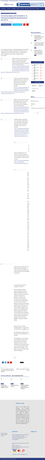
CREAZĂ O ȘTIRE (20, 403)
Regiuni (12, 13)
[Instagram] (42, 1)
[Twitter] (43, 1)
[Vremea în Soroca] (34, 101)
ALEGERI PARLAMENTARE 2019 (9, 11)
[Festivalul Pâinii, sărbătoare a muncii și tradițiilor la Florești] (5, 381)
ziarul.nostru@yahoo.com (22, 454)
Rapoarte (26, 8)
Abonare (22, 8)
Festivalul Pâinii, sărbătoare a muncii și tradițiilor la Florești (4, 386)
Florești (15, 13)
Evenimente (3, 8)
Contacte (18, 8)
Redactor (5, 21)
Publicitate (14, 8)
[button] (42, 8)
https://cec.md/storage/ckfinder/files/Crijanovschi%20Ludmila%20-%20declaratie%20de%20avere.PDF (21, 162)
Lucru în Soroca (32, 8)
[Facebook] (40, 1)
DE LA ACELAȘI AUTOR (17, 375)
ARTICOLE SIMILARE (6, 375)
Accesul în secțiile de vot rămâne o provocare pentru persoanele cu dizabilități (7, 370)
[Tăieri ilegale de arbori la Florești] (15, 381)
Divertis (8, 8)
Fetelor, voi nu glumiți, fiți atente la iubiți (22, 370)
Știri (35, 40)
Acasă (2, 11)
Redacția (37, 8)
